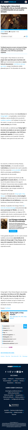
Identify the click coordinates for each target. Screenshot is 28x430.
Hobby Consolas (18, 412)
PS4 (11, 316)
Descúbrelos (13, 231)
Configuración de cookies (17, 399)
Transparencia (19, 395)
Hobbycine (11, 378)
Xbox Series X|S (14, 356)
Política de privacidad (13, 393)
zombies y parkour (6, 120)
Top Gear (14, 414)
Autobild (6, 410)
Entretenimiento (19, 378)
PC (19, 316)
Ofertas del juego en (4, 347)
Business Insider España (16, 410)
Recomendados (7, 381)
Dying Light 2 (4, 116)
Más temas (18, 383)
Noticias (3, 356)
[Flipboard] (20, 372)
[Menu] (2, 2)
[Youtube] (22, 372)
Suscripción (7, 399)
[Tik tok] (13, 372)
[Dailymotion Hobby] (17, 372)
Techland (7, 308)
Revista (22, 381)
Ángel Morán (5, 33)
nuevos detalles (15, 170)
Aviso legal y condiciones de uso (13, 391)
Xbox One (15, 316)
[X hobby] (8, 372)
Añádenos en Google (7, 36)
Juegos (2, 31)
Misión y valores (19, 397)
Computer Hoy (8, 412)
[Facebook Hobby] (6, 372)
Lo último (15, 381)
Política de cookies (9, 395)
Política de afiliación (8, 397)
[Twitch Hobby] (10, 372)
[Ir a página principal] (10, 2)
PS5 (22, 316)
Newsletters (10, 383)
